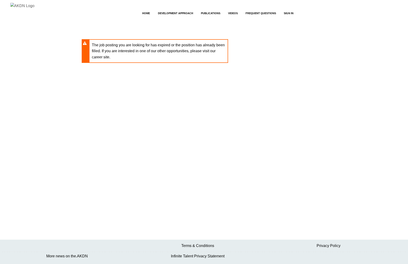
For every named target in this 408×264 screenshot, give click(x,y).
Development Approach (175, 13)
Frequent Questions (261, 13)
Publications (210, 13)
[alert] (155, 51)
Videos (233, 13)
